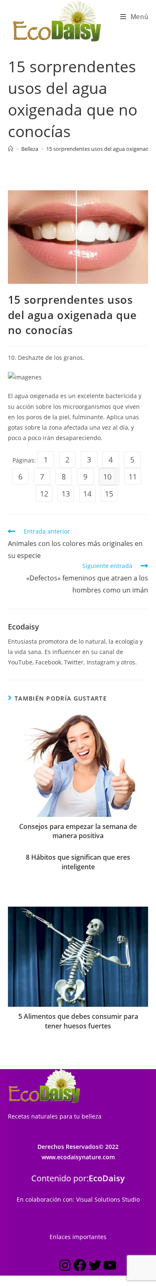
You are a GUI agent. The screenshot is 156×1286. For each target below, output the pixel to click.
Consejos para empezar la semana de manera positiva (78, 831)
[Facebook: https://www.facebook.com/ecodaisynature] (79, 1267)
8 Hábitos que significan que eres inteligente (78, 862)
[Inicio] (10, 148)
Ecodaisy (23, 627)
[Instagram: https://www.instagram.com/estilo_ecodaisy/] (64, 1267)
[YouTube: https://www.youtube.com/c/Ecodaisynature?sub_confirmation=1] (109, 1267)
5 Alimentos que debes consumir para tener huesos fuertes (78, 1021)
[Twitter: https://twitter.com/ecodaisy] (94, 1267)
